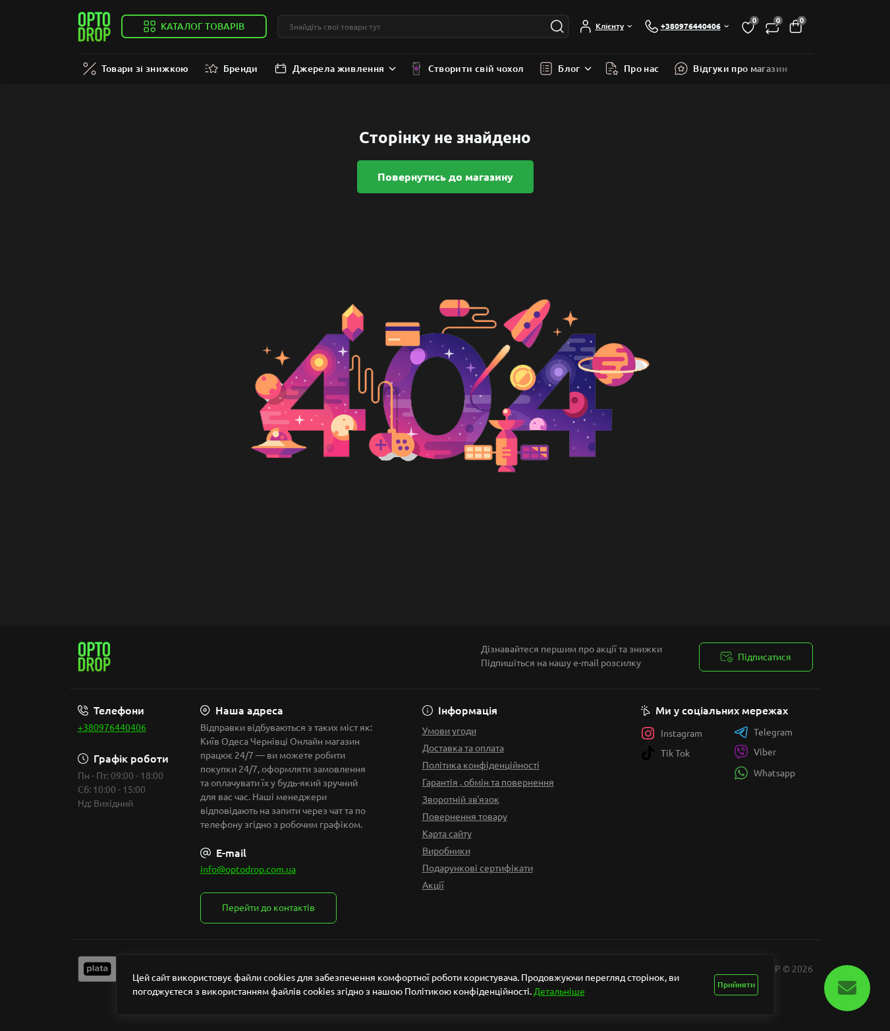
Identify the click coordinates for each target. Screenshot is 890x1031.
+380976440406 (112, 727)
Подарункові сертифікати (477, 868)
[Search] (557, 26)
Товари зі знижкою (145, 68)
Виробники (446, 851)
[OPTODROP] (257, 656)
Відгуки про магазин (740, 68)
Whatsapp (774, 773)
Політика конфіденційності (481, 765)
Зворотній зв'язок (460, 799)
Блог (569, 68)
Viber (765, 752)
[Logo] (94, 27)
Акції (433, 885)
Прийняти (736, 984)
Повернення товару (464, 816)
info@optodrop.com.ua (248, 869)
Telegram (773, 732)
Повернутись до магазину (445, 177)
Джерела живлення (338, 68)
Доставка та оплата (463, 748)
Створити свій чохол (476, 68)
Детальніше (559, 991)
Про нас (641, 68)
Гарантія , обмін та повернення (488, 782)
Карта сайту (447, 833)
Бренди (240, 68)
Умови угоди (449, 731)
